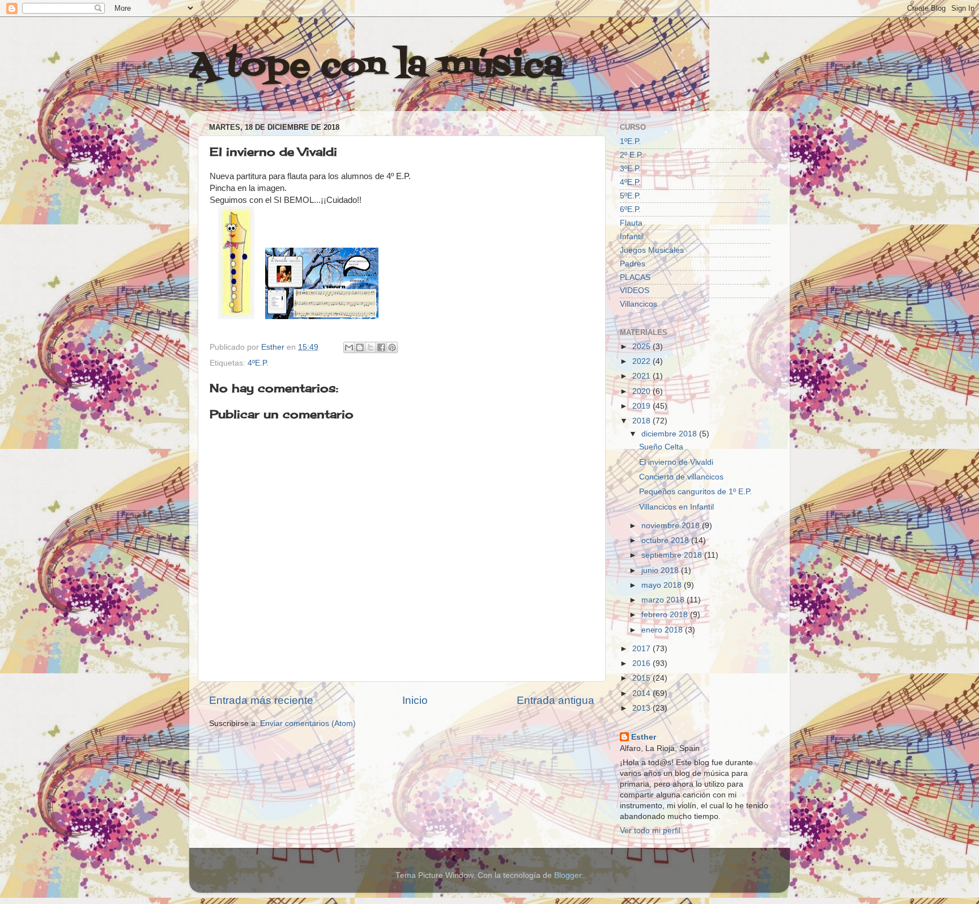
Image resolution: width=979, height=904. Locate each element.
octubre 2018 (666, 540)
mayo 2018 (662, 585)
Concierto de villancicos (681, 477)
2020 (642, 391)
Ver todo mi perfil (650, 830)
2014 (642, 693)
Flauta (631, 223)
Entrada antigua (555, 700)
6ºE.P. (630, 209)
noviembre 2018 (671, 525)
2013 (642, 708)
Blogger (567, 875)
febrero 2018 (665, 614)
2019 (642, 406)
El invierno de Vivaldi (676, 462)
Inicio (415, 700)
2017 (642, 648)
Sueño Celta (661, 447)
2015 (642, 678)
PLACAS (635, 277)
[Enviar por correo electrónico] (349, 347)
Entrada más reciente (261, 700)
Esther (643, 737)
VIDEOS (634, 290)
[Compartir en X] (370, 347)
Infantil (632, 236)
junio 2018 (661, 570)
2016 (642, 663)
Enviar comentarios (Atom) (308, 723)
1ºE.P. (630, 141)
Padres (632, 264)
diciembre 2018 (670, 434)
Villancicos (638, 304)
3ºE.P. (630, 168)
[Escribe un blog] (359, 347)
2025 (642, 346)
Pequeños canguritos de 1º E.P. (695, 491)
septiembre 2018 (672, 555)
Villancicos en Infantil (676, 507)
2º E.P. (631, 155)
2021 (642, 376)
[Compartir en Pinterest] (392, 347)
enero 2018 (663, 630)
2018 (642, 421)
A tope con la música (376, 66)
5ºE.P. (630, 196)
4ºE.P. (258, 363)
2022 (642, 361)
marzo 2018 (664, 600)
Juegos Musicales (652, 250)
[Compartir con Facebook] (381, 347)
